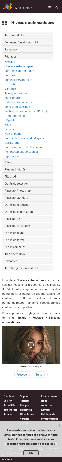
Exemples (11, 261)
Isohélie (10, 129)
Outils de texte (14, 233)
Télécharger (10, 409)
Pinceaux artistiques (17, 226)
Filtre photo (12, 98)
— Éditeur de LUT (16, 116)
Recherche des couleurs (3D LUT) (26, 111)
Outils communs (15, 247)
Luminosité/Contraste (18, 80)
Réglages (10, 56)
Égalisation (12, 156)
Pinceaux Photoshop (18, 190)
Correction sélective (17, 107)
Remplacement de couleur (21, 152)
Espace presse (49, 396)
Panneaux (11, 49)
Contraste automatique (19, 71)
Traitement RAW (15, 254)
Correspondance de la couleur (24, 147)
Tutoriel (24, 400)
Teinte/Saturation (16, 93)
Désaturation (13, 143)
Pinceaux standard (16, 198)
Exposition (11, 84)
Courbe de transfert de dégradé (25, 138)
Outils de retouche (16, 205)
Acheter (8, 414)
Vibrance (10, 89)
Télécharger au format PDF (22, 268)
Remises (46, 409)
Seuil (8, 125)
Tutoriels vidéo (14, 35)
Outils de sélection (17, 183)
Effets (8, 162)
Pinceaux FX (12, 219)
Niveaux (10, 62)
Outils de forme (15, 240)
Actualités (9, 405)
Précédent (23, 374)
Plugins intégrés (15, 169)
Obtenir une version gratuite (27, 418)
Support (25, 396)
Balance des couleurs (18, 102)
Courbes (10, 75)
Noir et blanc (13, 134)
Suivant (40, 374)
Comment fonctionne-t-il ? (21, 42)
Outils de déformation (19, 212)
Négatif (9, 120)
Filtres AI (10, 176)
